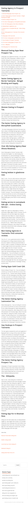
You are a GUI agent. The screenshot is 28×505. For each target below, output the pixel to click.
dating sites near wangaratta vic (9, 493)
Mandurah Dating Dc (6, 448)
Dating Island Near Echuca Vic (7, 452)
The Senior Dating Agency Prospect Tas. (12, 42)
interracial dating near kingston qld (9, 495)
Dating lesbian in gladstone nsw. (9, 26)
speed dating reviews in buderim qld (10, 498)
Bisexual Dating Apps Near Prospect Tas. (11, 13)
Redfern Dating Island (6, 440)
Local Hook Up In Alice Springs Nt (8, 444)
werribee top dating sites (7, 480)
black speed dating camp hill (8, 485)
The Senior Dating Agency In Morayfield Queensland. (14, 21)
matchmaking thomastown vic (8, 488)
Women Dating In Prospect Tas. (9, 19)
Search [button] (17, 465)
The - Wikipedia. (6, 44)
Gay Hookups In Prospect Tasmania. (11, 40)
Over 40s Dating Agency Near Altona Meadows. (12, 24)
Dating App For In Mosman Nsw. (10, 46)
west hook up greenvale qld (8, 490)
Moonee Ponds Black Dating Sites (8, 435)
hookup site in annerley (7, 477)
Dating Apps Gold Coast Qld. (8, 35)
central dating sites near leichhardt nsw (10, 475)
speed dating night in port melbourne (10, 482)
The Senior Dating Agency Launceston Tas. (12, 38)
